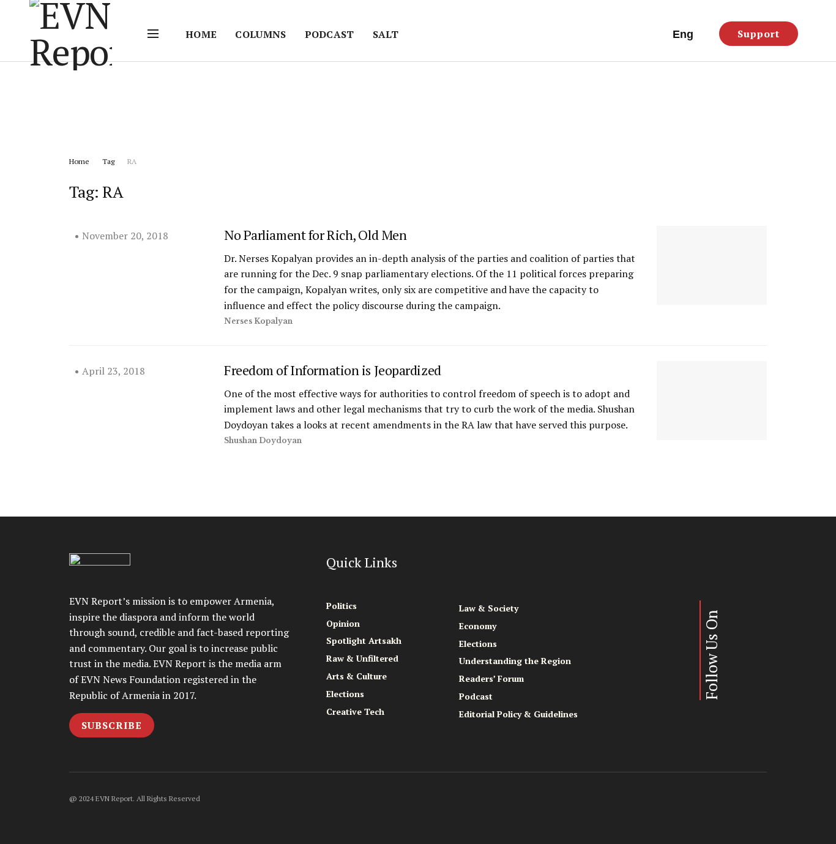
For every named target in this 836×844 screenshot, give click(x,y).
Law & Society (488, 608)
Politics (341, 605)
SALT (385, 34)
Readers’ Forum (491, 678)
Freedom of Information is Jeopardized (332, 370)
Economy (477, 626)
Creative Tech (355, 711)
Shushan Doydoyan (263, 440)
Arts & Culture (356, 676)
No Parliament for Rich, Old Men (315, 235)
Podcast (329, 34)
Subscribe (111, 725)
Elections (345, 694)
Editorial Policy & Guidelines (518, 714)
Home (201, 34)
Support (758, 33)
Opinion (343, 623)
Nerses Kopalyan (258, 321)
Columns (260, 34)
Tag (108, 161)
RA (131, 161)
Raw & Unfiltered (362, 658)
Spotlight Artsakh (363, 640)
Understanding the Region (515, 661)
